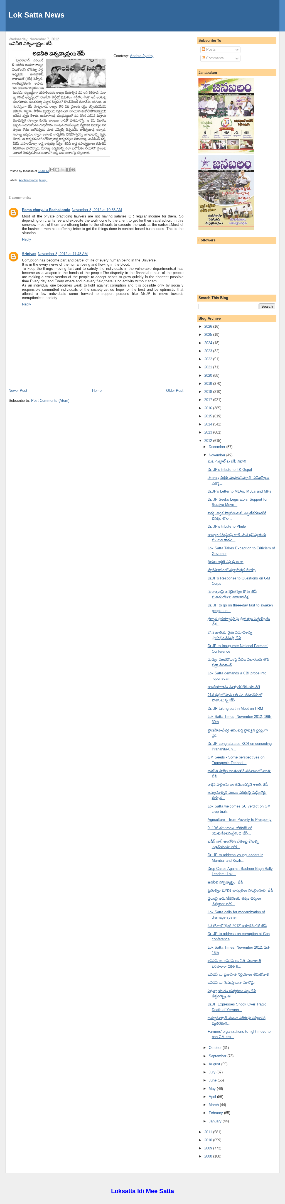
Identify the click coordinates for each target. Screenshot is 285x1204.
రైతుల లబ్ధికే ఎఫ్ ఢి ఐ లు (226, 562)
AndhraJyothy (28, 180)
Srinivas (29, 254)
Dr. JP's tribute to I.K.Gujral (230, 470)
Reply (26, 239)
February (216, 1113)
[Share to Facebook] (68, 169)
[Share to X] (62, 169)
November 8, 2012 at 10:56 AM (97, 210)
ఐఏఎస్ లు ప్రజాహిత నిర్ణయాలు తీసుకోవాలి (238, 974)
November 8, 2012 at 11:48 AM (63, 254)
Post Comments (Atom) (50, 400)
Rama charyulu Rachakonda (46, 210)
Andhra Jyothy (141, 56)
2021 (208, 367)
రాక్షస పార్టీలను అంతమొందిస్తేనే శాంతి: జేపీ (238, 784)
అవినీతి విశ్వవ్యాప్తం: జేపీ (31, 43)
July (213, 1072)
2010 (208, 1140)
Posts (210, 49)
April (213, 1097)
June (213, 1080)
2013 (208, 432)
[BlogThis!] (57, 169)
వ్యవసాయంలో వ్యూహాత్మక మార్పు (231, 570)
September (218, 1056)
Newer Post (18, 390)
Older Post (174, 390)
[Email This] (52, 169)
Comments (214, 58)
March (214, 1105)
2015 (208, 416)
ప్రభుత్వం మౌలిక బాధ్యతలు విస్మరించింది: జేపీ (240, 890)
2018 (208, 392)
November (217, 455)
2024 (208, 343)
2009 (208, 1148)
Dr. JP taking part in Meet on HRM (235, 708)
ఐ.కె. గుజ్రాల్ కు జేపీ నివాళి (227, 461)
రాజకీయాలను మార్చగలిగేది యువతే (234, 687)
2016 (208, 408)
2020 (208, 375)
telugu (43, 180)
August (215, 1064)
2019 (208, 383)
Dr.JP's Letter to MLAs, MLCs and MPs (239, 491)
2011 (208, 1132)
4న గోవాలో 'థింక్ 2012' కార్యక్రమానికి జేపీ (237, 926)
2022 (208, 359)
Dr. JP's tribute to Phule (227, 526)
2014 (208, 424)
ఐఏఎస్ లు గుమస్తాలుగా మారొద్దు (231, 982)
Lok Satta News (36, 15)
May (213, 1088)
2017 (208, 400)
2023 (208, 351)
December (217, 447)
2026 (208, 326)
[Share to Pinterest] (73, 169)
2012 (208, 441)
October (216, 1048)
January (216, 1121)
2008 (208, 1156)
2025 (208, 334)
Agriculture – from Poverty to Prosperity (240, 820)
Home (97, 390)
